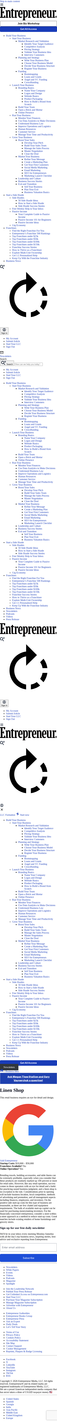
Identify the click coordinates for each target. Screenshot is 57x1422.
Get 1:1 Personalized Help (24, 255)
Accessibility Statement (17, 1340)
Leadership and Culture (29, 178)
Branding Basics (26, 88)
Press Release (12, 619)
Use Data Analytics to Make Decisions (36, 121)
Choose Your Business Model (38, 63)
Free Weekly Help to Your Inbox (27, 208)
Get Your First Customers (36, 164)
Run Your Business (21, 115)
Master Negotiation (33, 151)
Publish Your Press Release (19, 1291)
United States (12, 1399)
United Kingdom (14, 1415)
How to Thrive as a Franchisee (27, 250)
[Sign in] (2, 806)
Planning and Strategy (28, 57)
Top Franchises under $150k (26, 244)
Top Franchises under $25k (25, 236)
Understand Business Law (30, 123)
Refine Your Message (34, 159)
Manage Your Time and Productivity (35, 134)
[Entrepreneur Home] (2, 1071)
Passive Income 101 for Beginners (34, 219)
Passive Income (19, 211)
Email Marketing (32, 170)
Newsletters (11, 611)
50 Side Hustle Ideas (28, 200)
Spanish (10, 1401)
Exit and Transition (27, 184)
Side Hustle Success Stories (31, 206)
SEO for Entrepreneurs (35, 173)
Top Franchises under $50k (25, 239)
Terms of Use (12, 1332)
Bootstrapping (31, 74)
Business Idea (12, 1071)
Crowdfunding (31, 82)
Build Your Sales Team (35, 145)
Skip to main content (10, 1)
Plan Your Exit (31, 189)
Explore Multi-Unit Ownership (27, 252)
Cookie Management (16, 1348)
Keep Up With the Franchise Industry (30, 258)
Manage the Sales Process (36, 148)
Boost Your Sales (26, 140)
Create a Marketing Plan (36, 162)
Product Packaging (33, 99)
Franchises (11, 228)
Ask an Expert (13, 1321)
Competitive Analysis (34, 46)
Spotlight (10, 1283)
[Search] (2, 268)
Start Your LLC (13, 344)
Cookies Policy (13, 1337)
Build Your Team (26, 107)
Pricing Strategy (32, 49)
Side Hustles (18, 197)
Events (9, 1272)
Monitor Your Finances (29, 118)
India (8, 1407)
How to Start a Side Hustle (31, 203)
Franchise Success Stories (24, 247)
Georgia (10, 1404)
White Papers (12, 1270)
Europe (9, 1418)
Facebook (11, 1359)
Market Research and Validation (33, 41)
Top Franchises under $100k (26, 241)
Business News (13, 261)
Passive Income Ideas (28, 222)
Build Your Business (16, 35)
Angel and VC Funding (35, 79)
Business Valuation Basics (36, 192)
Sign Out (10, 346)
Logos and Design (33, 93)
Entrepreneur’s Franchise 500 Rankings (31, 233)
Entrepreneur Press (15, 1318)
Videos (9, 616)
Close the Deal (31, 153)
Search (3, 359)
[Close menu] (2, 810)
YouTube (10, 1367)
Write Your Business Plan (36, 60)
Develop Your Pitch (33, 142)
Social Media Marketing (35, 167)
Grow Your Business (22, 137)
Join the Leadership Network (20, 1289)
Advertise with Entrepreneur (19, 1305)
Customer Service (26, 132)
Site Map (10, 1343)
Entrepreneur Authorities (18, 1313)
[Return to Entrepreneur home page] (28, 19)
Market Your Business (28, 156)
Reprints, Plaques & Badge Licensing (24, 1351)
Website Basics (31, 96)
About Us (11, 1308)
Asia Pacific (12, 1410)
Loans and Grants (32, 77)
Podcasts (10, 614)
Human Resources (27, 129)
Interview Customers (34, 55)
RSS (8, 1376)
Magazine (11, 1281)
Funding (22, 71)
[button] (28, 725)
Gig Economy (19, 225)
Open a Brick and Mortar (30, 110)
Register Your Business (35, 68)
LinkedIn (10, 1365)
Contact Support (14, 1346)
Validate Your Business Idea (37, 52)
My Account (12, 338)
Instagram (11, 1370)
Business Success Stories (30, 181)
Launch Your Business (23, 85)
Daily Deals (11, 1324)
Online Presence (26, 112)
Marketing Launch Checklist (38, 175)
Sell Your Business (33, 186)
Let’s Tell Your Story (16, 1327)
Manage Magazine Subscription (21, 1302)
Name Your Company (34, 90)
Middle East (12, 1412)
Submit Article (13, 341)
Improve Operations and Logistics (34, 126)
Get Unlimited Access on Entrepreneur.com (27, 1294)
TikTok (9, 1373)
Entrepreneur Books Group (19, 1316)
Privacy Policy (13, 1335)
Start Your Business (21, 38)
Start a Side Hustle (15, 195)
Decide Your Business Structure (39, 66)
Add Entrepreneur (8, 1160)
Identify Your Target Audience (38, 44)
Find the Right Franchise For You (28, 230)
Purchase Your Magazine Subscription (24, 1300)
